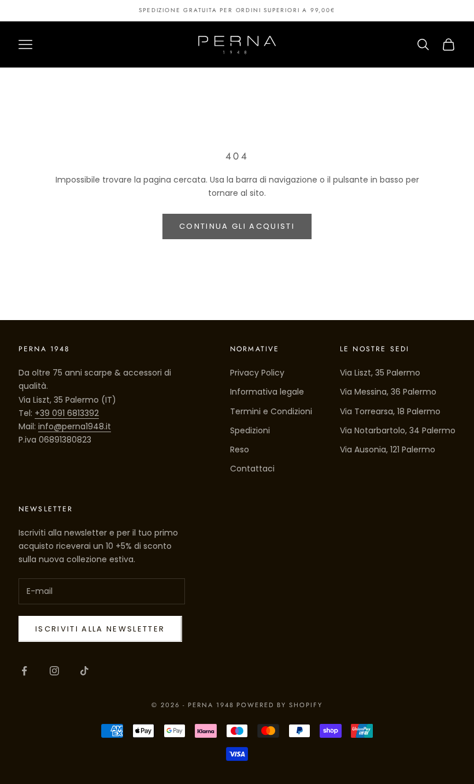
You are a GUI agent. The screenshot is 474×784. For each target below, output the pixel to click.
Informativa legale (267, 391)
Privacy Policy (257, 372)
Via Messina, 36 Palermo (388, 391)
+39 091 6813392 (67, 413)
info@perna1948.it (74, 426)
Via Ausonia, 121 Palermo (387, 449)
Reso (239, 449)
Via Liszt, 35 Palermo (380, 372)
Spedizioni (250, 430)
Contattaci (252, 468)
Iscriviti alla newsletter (100, 628)
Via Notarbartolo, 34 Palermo (398, 430)
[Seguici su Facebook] (24, 671)
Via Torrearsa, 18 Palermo (390, 411)
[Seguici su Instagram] (54, 671)
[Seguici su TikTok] (84, 671)
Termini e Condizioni (271, 411)
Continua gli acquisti (237, 226)
